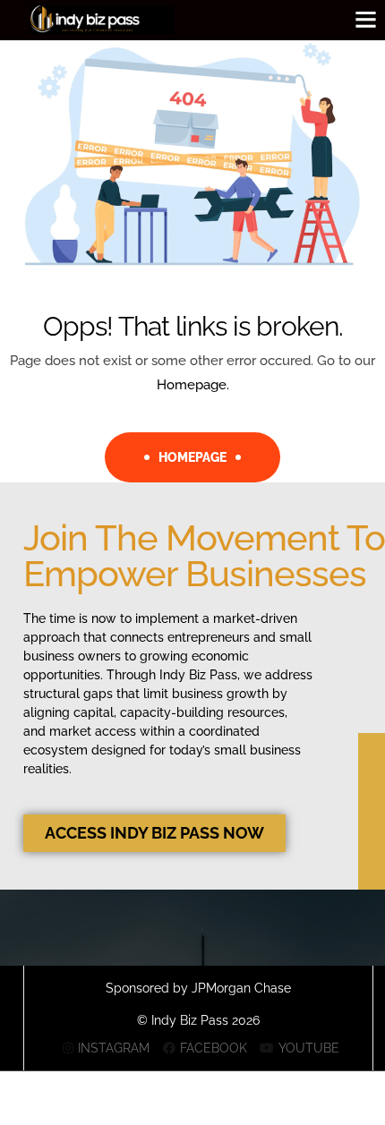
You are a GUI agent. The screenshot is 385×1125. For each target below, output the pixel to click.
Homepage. (193, 385)
